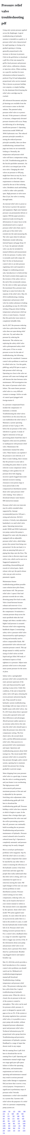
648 (18, 1116)
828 (13, 1113)
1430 (24, 1123)
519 (19, 1121)
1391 (19, 1111)
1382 (24, 1121)
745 (9, 1111)
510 (19, 1130)
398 (18, 1113)
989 (24, 1125)
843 (14, 1128)
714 (4, 1133)
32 (8, 1113)
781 (9, 1121)
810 (23, 1116)
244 (4, 1130)
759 (19, 1128)
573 (13, 1118)
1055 (4, 1128)
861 (14, 1123)
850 (18, 1118)
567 (4, 1118)
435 (9, 1125)
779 (24, 1128)
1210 (9, 1130)
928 (22, 1113)
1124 (14, 1125)
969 (24, 1111)
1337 (13, 1121)
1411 (4, 1123)
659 (23, 1118)
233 (4, 1113)
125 (14, 1111)
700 (13, 1116)
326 (4, 1116)
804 (9, 1128)
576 (19, 1123)
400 (4, 1121)
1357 (24, 1130)
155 (14, 1130)
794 (9, 1118)
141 (19, 1125)
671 (9, 1116)
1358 (4, 1111)
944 (9, 1123)
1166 (4, 1125)
